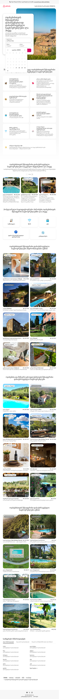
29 (22, 67)
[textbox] (12, 46)
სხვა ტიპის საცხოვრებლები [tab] (22, 642)
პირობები (35, 696)
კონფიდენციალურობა (26, 696)
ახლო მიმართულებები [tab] (8, 642)
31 (7, 70)
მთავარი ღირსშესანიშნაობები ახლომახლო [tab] (42, 642)
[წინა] (27, 174)
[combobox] (18, 41)
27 (16, 67)
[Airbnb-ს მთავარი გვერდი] (6, 6)
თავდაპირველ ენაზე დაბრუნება (41, 2)
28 (19, 67)
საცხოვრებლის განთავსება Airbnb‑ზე (45, 6)
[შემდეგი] (32, 174)
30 (25, 67)
